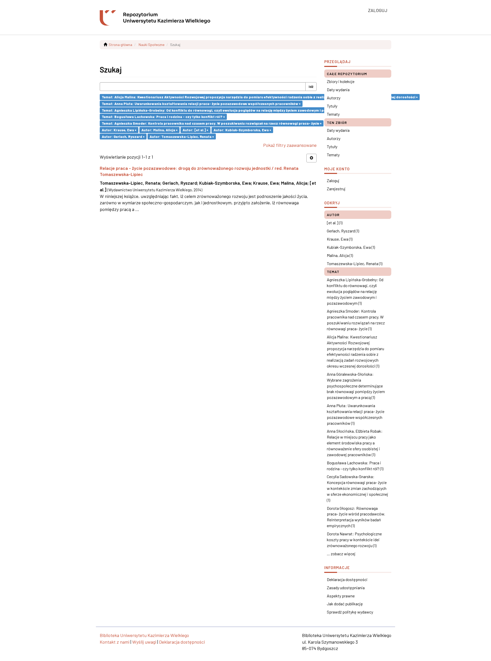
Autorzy (333, 97)
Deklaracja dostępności (347, 579)
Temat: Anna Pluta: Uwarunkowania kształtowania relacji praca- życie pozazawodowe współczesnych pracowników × (201, 103)
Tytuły (332, 105)
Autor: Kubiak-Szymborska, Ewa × (242, 130)
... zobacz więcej (341, 553)
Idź (311, 86)
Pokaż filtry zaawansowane (290, 145)
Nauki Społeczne (151, 44)
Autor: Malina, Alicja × (159, 130)
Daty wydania (338, 89)
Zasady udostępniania (346, 587)
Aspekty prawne (341, 595)
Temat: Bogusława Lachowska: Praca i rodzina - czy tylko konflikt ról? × (163, 116)
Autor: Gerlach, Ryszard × (123, 136)
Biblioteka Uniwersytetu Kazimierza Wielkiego (144, 635)
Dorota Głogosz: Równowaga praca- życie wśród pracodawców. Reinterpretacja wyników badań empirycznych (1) (356, 517)
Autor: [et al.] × (195, 130)
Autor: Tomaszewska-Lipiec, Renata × (182, 136)
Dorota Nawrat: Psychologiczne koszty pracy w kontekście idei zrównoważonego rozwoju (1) (354, 539)
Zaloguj (333, 180)
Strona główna (120, 44)
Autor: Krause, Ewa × (119, 130)
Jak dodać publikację (345, 603)
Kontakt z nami (114, 642)
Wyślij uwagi (144, 642)
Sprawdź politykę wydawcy (350, 611)
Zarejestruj (336, 188)
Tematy (333, 114)
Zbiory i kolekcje (340, 81)
